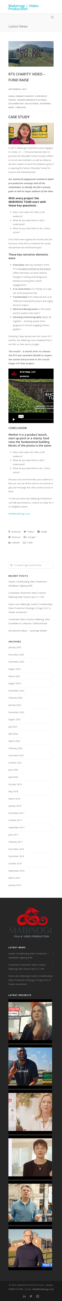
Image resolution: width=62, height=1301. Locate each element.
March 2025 (14, 676)
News (11, 107)
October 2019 (15, 784)
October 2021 (15, 762)
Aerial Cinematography (21, 96)
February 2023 (15, 697)
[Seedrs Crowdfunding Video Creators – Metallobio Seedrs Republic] (30, 1021)
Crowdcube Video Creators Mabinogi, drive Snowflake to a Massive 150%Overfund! (29, 621)
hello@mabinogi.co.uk (19, 513)
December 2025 (16, 654)
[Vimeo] (38, 1296)
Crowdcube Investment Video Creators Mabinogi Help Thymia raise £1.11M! (27, 594)
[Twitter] (31, 1296)
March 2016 (14, 877)
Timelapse (20, 107)
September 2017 (16, 827)
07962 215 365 (16, 1289)
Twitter (30, 531)
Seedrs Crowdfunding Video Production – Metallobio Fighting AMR (28, 583)
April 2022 (13, 733)
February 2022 (15, 748)
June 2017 (13, 834)
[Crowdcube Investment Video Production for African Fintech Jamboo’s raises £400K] (30, 1067)
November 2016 (16, 856)
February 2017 (15, 841)
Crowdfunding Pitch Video (31, 100)
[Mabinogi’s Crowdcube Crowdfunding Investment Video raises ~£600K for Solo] (30, 1112)
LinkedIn (15, 542)
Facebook (15, 531)
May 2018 (13, 791)
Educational (32, 103)
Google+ (31, 537)
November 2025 (16, 661)
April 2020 (13, 777)
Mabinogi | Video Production (23, 7)
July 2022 (12, 726)
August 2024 (14, 683)
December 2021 (16, 755)
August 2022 (14, 719)
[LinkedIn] (24, 1296)
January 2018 (14, 805)
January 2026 (14, 647)
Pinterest (15, 537)
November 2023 (16, 690)
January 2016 (14, 885)
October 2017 (15, 820)
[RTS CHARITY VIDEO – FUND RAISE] (31, 54)
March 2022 (14, 741)
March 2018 (14, 798)
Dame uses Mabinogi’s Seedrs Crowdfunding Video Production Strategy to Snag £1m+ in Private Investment (30, 608)
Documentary (16, 103)
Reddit (43, 531)
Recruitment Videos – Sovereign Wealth (27, 630)
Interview (45, 103)
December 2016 (16, 849)
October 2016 (15, 863)
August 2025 (14, 669)
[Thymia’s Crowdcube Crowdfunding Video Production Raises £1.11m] (30, 1157)
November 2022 (16, 712)
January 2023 (14, 705)
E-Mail (29, 542)
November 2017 (16, 813)
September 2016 (16, 870)
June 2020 (13, 769)
